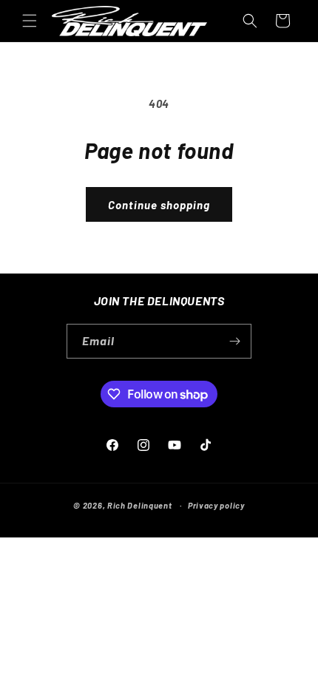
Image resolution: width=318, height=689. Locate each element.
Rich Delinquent (139, 505)
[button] (29, 20)
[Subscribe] (234, 341)
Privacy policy (216, 505)
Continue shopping (159, 204)
